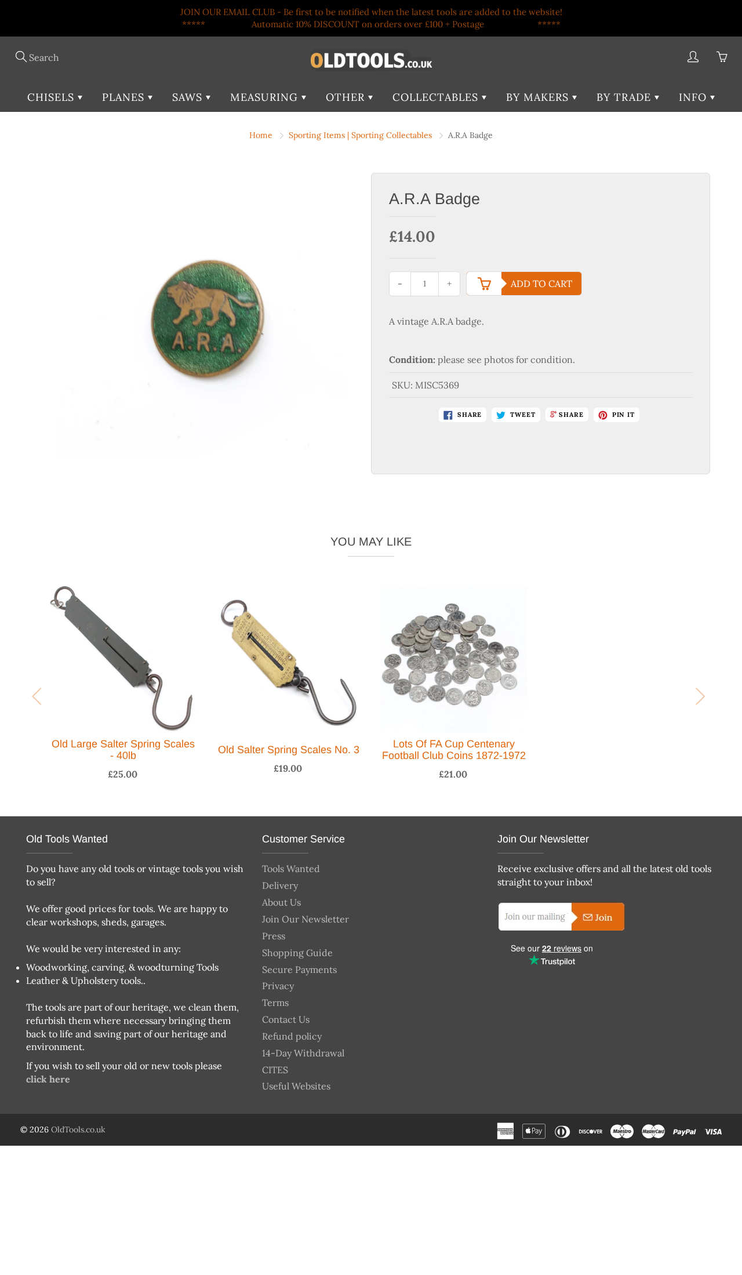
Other (347, 97)
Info (694, 97)
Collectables (437, 97)
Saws (189, 97)
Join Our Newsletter (305, 919)
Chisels (52, 97)
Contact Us (286, 1019)
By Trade (625, 97)
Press (273, 936)
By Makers (539, 97)
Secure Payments (299, 969)
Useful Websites (296, 1086)
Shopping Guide (297, 952)
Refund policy (292, 1036)
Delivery (280, 885)
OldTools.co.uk (78, 1129)
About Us (281, 902)
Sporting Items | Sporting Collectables (360, 135)
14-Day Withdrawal (303, 1053)
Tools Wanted (291, 868)
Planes (125, 97)
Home (260, 135)
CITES (275, 1070)
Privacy (278, 985)
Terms (275, 1002)
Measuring (265, 97)
